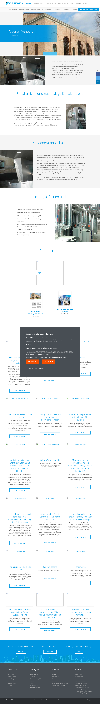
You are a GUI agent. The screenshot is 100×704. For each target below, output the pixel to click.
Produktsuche (78, 674)
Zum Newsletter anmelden (59, 685)
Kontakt (54, 674)
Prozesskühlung (34, 685)
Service (75, 9)
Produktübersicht (79, 676)
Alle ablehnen (48, 361)
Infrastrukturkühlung (35, 687)
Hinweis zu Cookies (27, 699)
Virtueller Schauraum (80, 681)
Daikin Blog (11, 679)
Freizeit (32, 681)
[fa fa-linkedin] (92, 700)
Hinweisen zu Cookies (60, 357)
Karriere (10, 685)
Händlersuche (55, 676)
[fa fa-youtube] (90, 700)
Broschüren (77, 679)
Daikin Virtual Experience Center (60, 683)
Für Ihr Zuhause (34, 674)
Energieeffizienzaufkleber (81, 683)
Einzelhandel (33, 676)
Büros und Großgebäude (36, 679)
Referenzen (11, 681)
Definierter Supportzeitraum (82, 687)
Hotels (31, 683)
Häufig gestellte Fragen (80, 685)
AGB (58, 699)
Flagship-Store (56, 679)
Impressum (19, 699)
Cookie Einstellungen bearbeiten (36, 368)
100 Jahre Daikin (12, 676)
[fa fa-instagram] (87, 700)
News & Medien (12, 683)
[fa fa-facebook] (85, 700)
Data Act (8, 702)
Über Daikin (11, 674)
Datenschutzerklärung (39, 699)
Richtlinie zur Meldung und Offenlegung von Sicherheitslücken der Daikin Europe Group (83, 691)
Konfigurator (46, 9)
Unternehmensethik (50, 699)
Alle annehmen (32, 361)
